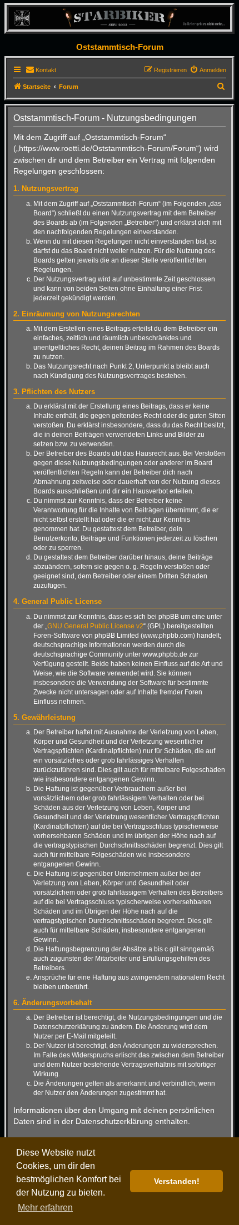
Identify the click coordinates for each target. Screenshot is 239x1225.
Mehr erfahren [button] (45, 1207)
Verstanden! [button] (177, 1181)
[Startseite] (119, 18)
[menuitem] (41, 70)
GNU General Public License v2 (95, 626)
